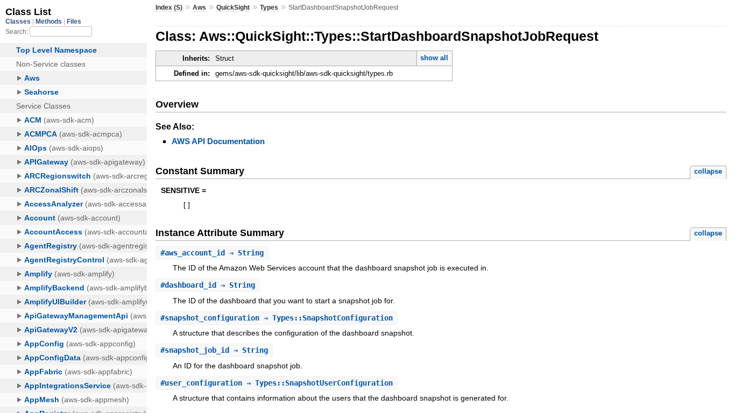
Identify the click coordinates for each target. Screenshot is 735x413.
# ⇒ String (212, 252)
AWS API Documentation (218, 141)
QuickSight (233, 7)
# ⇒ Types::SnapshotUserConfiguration (276, 383)
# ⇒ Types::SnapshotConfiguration (276, 318)
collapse (708, 171)
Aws (199, 7)
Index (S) (169, 7)
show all (434, 58)
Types (269, 7)
